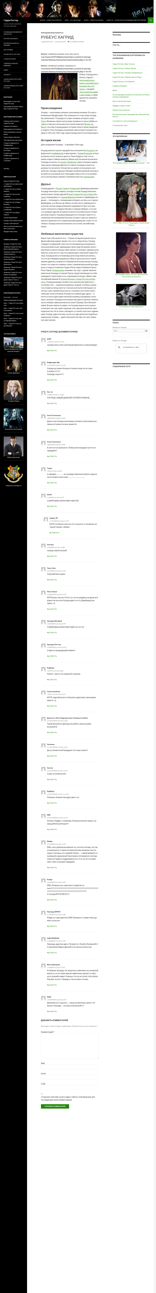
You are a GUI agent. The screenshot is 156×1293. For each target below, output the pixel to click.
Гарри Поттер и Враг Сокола (124, 64)
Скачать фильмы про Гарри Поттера (13, 87)
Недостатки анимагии (121, 110)
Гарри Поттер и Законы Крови (124, 68)
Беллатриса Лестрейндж (13, 429)
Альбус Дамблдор (69, 162)
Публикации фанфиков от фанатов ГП (13, 33)
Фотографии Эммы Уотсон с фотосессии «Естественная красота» (131, 275)
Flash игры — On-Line (11, 297)
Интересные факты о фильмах (11, 44)
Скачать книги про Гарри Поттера (13, 80)
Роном (59, 188)
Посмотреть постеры (12, 54)
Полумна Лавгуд (13, 401)
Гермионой (75, 188)
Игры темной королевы (122, 101)
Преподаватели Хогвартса (52, 33)
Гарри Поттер (11, 20)
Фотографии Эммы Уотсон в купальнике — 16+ (131, 163)
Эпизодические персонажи (13, 140)
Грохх (43, 121)
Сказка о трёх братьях (11, 223)
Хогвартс (91, 150)
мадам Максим (68, 197)
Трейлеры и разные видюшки (11, 64)
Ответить (53, 351)
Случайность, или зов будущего (125, 121)
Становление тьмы (120, 125)
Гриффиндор (57, 153)
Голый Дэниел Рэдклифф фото (131, 306)
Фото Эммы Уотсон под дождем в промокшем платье (131, 224)
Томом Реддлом (84, 153)
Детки (115, 90)
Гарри (65, 188)
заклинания (89, 177)
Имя (43, 1063)
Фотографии (8, 50)
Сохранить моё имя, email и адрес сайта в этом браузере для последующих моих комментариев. (68, 1098)
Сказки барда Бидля (11, 218)
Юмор (6, 70)
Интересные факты (11, 38)
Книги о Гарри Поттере (11, 181)
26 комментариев (77, 42)
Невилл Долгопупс (13, 457)
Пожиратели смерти (11, 126)
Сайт (43, 1084)
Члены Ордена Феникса (12, 137)
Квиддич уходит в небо (121, 106)
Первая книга (58, 270)
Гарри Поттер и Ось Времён (124, 81)
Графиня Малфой (120, 86)
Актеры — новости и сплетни (51, 20)
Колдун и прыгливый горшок (13, 220)
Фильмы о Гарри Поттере (12, 244)
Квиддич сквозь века (10, 231)
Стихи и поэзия (10, 59)
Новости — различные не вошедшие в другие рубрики (126, 20)
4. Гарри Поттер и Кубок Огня (13, 199)
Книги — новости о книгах (93, 20)
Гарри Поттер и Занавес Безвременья (128, 73)
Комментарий (47, 1032)
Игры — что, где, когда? (73, 20)
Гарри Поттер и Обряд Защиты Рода (127, 77)
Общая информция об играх (13, 300)
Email (43, 1073)
